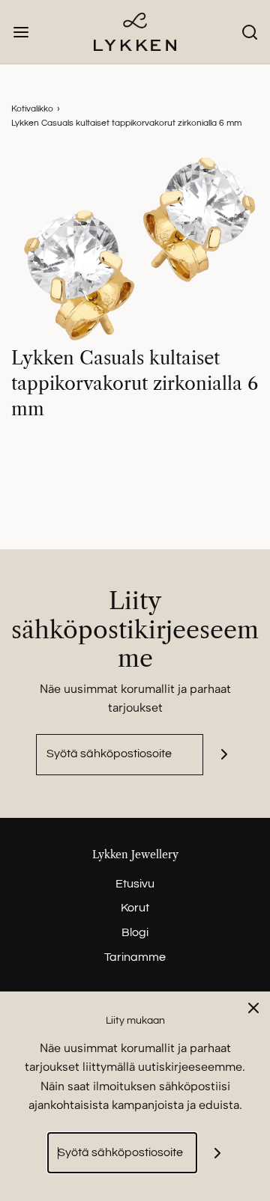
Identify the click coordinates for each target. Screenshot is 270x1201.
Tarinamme (135, 957)
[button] (135, 249)
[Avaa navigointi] (20, 31)
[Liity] (223, 754)
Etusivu (135, 884)
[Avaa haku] (249, 31)
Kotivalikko (32, 109)
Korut (135, 908)
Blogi (135, 932)
